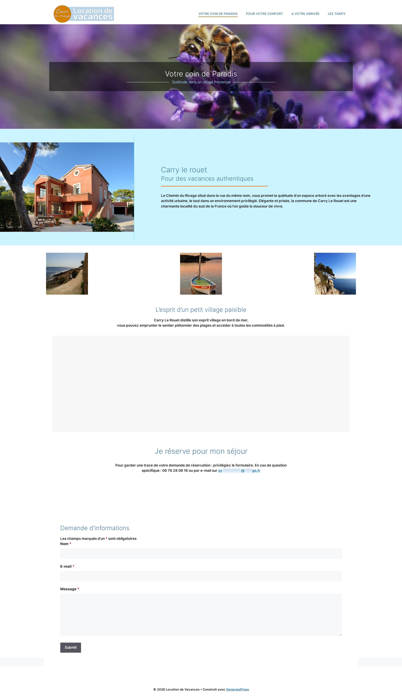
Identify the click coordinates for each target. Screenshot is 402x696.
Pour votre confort (264, 14)
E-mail (67, 566)
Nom (65, 544)
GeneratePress (237, 689)
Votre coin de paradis (218, 14)
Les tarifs (336, 14)
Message (69, 589)
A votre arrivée (305, 14)
